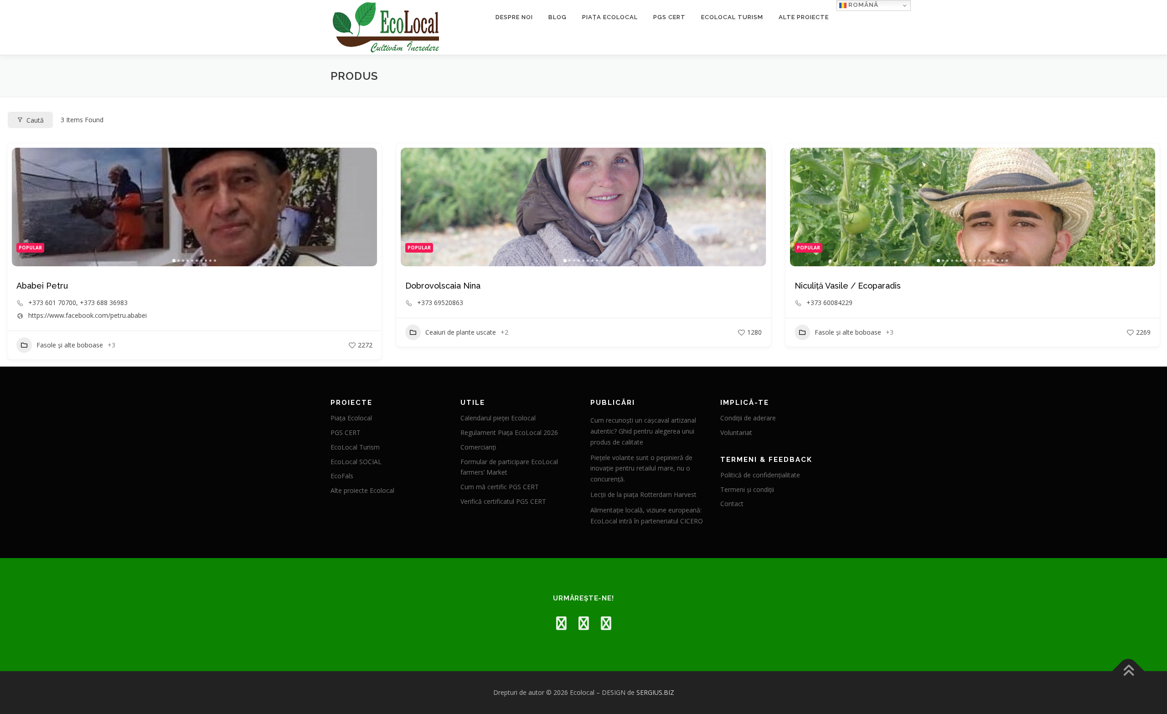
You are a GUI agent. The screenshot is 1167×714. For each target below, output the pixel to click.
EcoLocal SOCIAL (356, 461)
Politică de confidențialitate (760, 475)
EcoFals (341, 475)
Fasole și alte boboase (69, 345)
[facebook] (561, 623)
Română (862, 4)
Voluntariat (736, 432)
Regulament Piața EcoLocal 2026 (509, 432)
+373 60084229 (829, 303)
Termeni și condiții (747, 489)
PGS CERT (669, 17)
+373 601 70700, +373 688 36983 (78, 303)
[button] (23, 207)
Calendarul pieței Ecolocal (498, 418)
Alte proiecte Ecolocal (362, 490)
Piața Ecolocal (610, 17)
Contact (732, 503)
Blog (557, 17)
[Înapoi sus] (1128, 671)
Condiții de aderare (748, 418)
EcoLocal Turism (732, 17)
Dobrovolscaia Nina (442, 285)
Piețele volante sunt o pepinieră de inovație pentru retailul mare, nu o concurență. (641, 468)
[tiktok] (606, 623)
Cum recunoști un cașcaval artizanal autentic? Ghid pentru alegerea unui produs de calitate (643, 431)
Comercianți (478, 447)
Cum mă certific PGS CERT (499, 486)
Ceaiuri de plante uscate (460, 332)
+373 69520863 (440, 303)
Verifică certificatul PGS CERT (503, 501)
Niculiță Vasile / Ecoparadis (848, 285)
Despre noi (514, 17)
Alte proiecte (804, 17)
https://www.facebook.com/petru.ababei (87, 315)
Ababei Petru (42, 285)
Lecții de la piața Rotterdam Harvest (643, 494)
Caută (35, 120)
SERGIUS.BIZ (655, 692)
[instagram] (583, 623)
